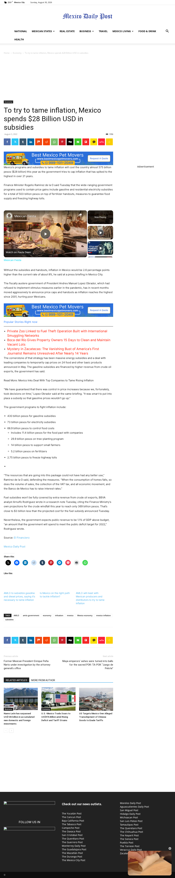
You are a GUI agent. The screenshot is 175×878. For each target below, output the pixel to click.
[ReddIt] (46, 141)
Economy (17, 52)
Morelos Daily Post (130, 803)
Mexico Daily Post (14, 546)
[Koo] (109, 141)
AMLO (16, 615)
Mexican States (42, 31)
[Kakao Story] (93, 141)
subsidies (9, 619)
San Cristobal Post (72, 835)
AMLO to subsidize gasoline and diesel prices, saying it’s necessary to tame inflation (19, 596)
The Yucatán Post (72, 813)
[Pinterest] (62, 141)
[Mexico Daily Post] (87, 16)
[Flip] (85, 141)
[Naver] (78, 141)
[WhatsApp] (54, 141)
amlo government (31, 615)
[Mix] (38, 141)
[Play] (100, 232)
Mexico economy (84, 615)
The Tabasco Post (71, 824)
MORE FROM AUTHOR (43, 680)
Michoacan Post (129, 817)
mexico (70, 615)
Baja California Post (73, 820)
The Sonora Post (129, 839)
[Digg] (70, 141)
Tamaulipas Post (129, 824)
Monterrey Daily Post (74, 845)
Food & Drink (147, 31)
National (20, 31)
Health (19, 39)
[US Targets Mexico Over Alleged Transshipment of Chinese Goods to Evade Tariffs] (96, 699)
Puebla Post (126, 842)
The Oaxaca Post (71, 831)
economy (47, 615)
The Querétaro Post (73, 838)
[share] (80, 214)
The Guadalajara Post (74, 849)
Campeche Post (70, 827)
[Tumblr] (22, 141)
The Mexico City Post (73, 860)
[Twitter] (15, 141)
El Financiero (22, 537)
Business (85, 31)
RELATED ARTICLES (16, 680)
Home (7, 52)
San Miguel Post (129, 810)
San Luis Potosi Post (131, 821)
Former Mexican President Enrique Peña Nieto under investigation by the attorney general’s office (27, 665)
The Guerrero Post (72, 842)
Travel (103, 31)
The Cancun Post (71, 817)
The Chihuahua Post (131, 831)
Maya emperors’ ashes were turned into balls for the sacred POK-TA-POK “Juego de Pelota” (87, 665)
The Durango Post (72, 856)
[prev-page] (6, 730)
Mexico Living (121, 31)
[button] (167, 31)
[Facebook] (7, 141)
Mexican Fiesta (25, 216)
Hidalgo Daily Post (130, 813)
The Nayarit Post (129, 835)
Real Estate (67, 31)
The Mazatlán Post (72, 853)
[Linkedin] (30, 141)
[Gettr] (101, 141)
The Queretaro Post (131, 828)
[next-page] (11, 730)
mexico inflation (103, 615)
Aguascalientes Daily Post (134, 806)
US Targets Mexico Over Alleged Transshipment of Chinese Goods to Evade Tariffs (95, 717)
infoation (59, 615)
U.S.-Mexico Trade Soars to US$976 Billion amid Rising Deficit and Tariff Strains (55, 717)
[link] (9, 215)
